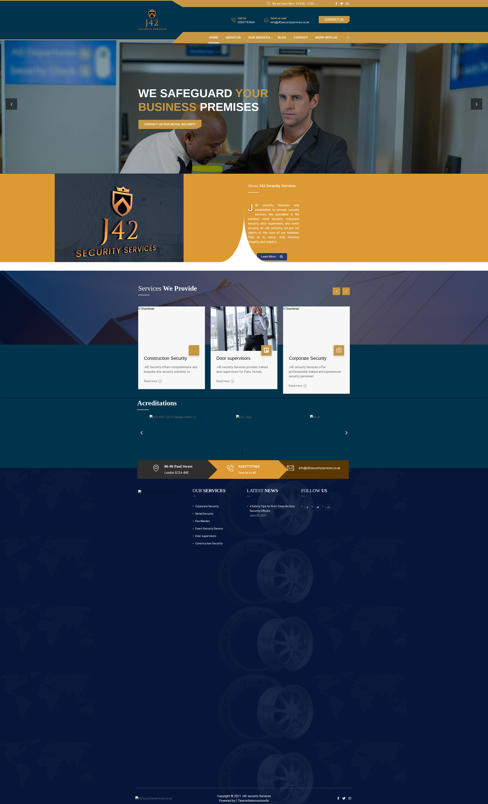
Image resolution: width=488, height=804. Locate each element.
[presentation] (11, 104)
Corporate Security (308, 358)
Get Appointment (158, 124)
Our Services (259, 37)
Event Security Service (209, 528)
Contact (301, 37)
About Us (233, 37)
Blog (282, 37)
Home (213, 37)
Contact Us (334, 19)
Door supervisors (233, 358)
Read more (150, 381)
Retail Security (204, 513)
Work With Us (326, 37)
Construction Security (165, 358)
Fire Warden (202, 521)
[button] (272, 257)
